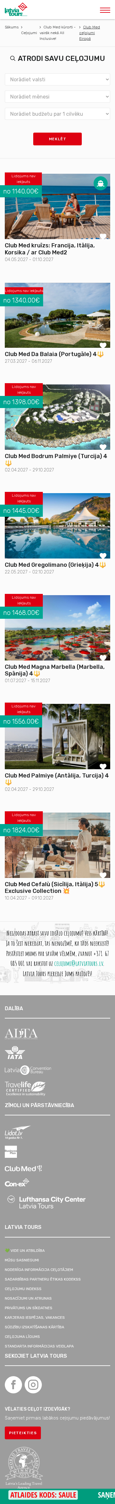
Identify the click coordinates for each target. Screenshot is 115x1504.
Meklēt (57, 139)
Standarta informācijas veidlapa (39, 1346)
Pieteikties (23, 1433)
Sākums (12, 27)
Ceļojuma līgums (22, 1336)
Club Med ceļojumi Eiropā (89, 33)
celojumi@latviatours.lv (78, 963)
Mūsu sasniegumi (22, 1260)
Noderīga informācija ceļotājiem (39, 1269)
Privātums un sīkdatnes (28, 1308)
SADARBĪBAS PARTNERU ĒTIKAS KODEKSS (43, 1279)
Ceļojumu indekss (23, 1289)
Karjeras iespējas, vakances (35, 1317)
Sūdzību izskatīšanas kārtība (34, 1327)
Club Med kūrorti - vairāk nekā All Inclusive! (58, 33)
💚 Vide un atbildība (25, 1250)
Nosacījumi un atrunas (28, 1298)
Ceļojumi (29, 33)
